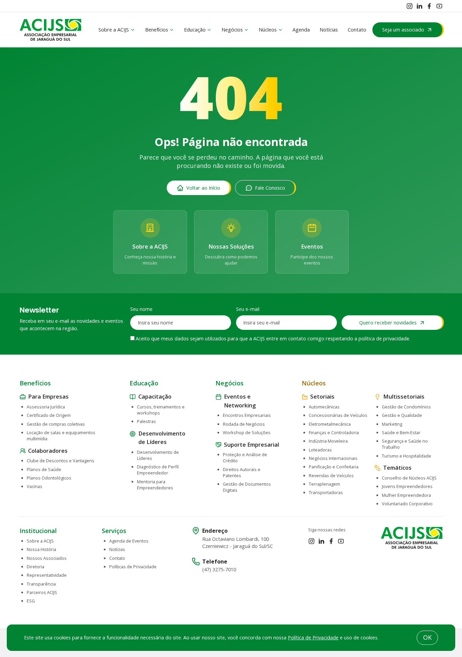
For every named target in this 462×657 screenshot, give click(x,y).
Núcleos (268, 29)
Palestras (146, 421)
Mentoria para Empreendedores (155, 485)
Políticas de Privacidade (133, 567)
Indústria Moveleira (328, 441)
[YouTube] (439, 6)
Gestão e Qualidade (402, 415)
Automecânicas (324, 407)
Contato (357, 29)
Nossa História (41, 549)
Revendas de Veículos (331, 475)
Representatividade (47, 575)
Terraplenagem (324, 484)
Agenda (301, 29)
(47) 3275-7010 (219, 569)
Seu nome (141, 309)
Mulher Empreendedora (406, 495)
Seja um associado (403, 29)
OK (427, 637)
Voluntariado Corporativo (407, 504)
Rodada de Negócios (244, 424)
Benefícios (156, 29)
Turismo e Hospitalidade (406, 456)
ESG (31, 601)
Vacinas (34, 486)
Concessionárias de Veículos (338, 415)
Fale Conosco (270, 188)
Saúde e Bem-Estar (401, 432)
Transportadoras (326, 492)
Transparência (41, 584)
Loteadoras (320, 450)
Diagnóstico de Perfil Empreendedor (158, 470)
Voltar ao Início (203, 188)
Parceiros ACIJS (42, 592)
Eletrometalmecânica (330, 424)
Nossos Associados (47, 558)
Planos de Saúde (44, 469)
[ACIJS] (51, 30)
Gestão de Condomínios (406, 407)
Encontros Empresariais (247, 415)
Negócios (232, 29)
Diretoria (35, 567)
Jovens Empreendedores (407, 486)
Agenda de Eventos (128, 541)
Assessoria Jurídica (46, 407)
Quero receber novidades (388, 322)
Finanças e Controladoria (334, 432)
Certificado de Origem (49, 415)
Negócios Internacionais (333, 458)
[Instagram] (409, 6)
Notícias (329, 29)
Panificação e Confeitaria (334, 467)
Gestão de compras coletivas (56, 424)
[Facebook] (429, 6)
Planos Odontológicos (49, 478)
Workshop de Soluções (247, 432)
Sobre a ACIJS (113, 29)
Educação (195, 29)
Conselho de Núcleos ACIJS (409, 478)
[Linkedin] (419, 6)
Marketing (392, 424)
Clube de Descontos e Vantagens (60, 461)
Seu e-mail (247, 309)
